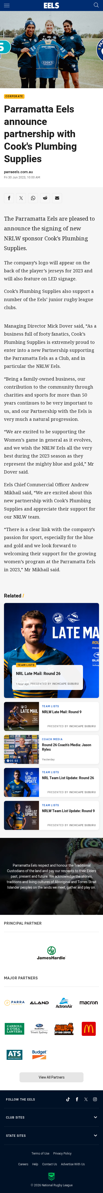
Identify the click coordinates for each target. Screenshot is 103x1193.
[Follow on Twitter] (86, 1099)
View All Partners (51, 1077)
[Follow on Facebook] (77, 1099)
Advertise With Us (73, 1164)
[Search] (96, 5)
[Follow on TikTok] (68, 1099)
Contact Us (49, 1164)
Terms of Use (40, 1153)
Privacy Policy (62, 1153)
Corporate (14, 96)
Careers (23, 1164)
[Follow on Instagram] (95, 1099)
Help (35, 1164)
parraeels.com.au (18, 171)
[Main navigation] (7, 5)
